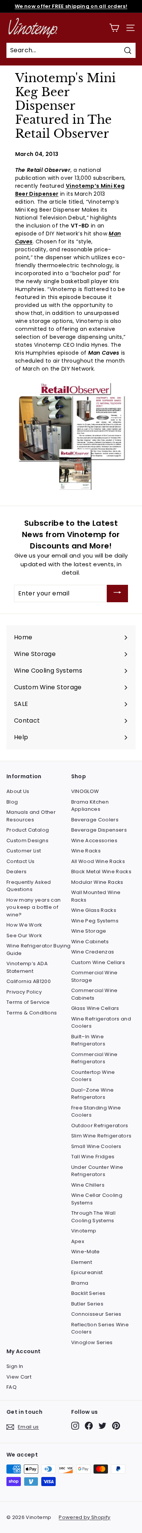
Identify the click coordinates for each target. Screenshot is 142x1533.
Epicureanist (87, 1272)
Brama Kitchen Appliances (90, 805)
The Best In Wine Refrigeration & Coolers (71, 6)
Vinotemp (84, 1230)
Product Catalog (27, 829)
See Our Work (24, 935)
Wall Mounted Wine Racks (96, 896)
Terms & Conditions (31, 1012)
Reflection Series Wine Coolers (100, 1328)
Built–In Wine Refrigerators (88, 1040)
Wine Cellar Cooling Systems (97, 1199)
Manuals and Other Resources (31, 816)
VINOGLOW (85, 791)
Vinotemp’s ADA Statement (27, 967)
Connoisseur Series (96, 1314)
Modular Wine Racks (97, 882)
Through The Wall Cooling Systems (93, 1216)
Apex (77, 1241)
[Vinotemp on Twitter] (102, 1426)
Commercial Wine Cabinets (94, 994)
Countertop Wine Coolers (93, 1076)
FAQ (11, 1387)
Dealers (16, 871)
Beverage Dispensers (99, 829)
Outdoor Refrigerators (99, 1125)
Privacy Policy (24, 992)
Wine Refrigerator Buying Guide (38, 949)
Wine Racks (86, 850)
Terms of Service (28, 1002)
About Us (18, 791)
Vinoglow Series (92, 1342)
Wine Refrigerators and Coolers (101, 1022)
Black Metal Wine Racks (101, 871)
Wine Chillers (88, 1185)
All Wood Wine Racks (98, 861)
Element (81, 1262)
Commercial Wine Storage (94, 976)
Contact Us (20, 861)
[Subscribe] (117, 594)
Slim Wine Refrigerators (101, 1135)
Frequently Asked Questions (28, 886)
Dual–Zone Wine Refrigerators (92, 1093)
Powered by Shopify (84, 1517)
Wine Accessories (94, 840)
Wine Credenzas (92, 951)
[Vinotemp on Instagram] (75, 1426)
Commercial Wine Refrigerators (94, 1058)
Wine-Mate (85, 1251)
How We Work (24, 925)
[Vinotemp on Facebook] (89, 1426)
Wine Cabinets (90, 941)
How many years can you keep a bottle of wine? (33, 907)
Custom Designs (27, 840)
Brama (80, 1283)
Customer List (23, 850)
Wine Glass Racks (94, 910)
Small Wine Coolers (96, 1146)
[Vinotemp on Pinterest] (116, 1426)
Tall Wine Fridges (93, 1156)
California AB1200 (28, 981)
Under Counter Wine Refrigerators (97, 1171)
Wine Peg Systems (95, 920)
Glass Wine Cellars (95, 1008)
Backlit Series (88, 1293)
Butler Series (87, 1303)
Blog (12, 801)
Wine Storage (88, 931)
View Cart (18, 1376)
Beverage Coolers (95, 819)
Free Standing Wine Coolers (96, 1111)
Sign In (14, 1366)
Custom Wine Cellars (98, 962)
